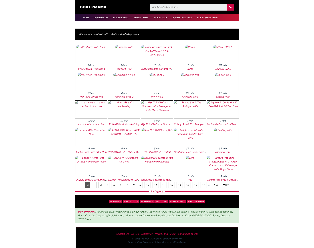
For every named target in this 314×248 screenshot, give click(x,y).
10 (147, 185)
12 (163, 185)
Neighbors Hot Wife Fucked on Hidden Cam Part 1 (202, 152)
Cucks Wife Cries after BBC (91, 152)
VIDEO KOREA (161, 201)
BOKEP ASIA (160, 17)
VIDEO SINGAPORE (196, 201)
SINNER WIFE (223, 69)
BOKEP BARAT (120, 17)
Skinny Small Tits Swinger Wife (192, 124)
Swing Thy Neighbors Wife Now (126, 180)
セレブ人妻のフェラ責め (157, 152)
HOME (85, 17)
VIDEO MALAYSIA (131, 201)
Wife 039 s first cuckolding (124, 124)
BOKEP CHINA (141, 17)
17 (203, 185)
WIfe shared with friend (91, 69)
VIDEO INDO (115, 201)
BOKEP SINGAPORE (207, 17)
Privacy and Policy (165, 234)
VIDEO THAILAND (177, 201)
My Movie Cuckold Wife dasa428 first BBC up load (235, 124)
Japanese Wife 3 (124, 96)
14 (179, 185)
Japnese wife (124, 69)
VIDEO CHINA (147, 201)
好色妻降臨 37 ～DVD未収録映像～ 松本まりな (135, 152)
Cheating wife (190, 96)
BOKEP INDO (101, 17)
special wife (222, 96)
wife (189, 180)
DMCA (135, 234)
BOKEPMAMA (86, 211)
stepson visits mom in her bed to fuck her (98, 124)
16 (195, 185)
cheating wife (222, 152)
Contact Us (122, 234)
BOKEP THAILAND (181, 17)
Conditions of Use (188, 234)
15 (187, 185)
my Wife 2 (157, 96)
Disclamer (146, 234)
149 (215, 185)
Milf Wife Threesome (91, 96)
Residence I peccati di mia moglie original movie (167, 180)
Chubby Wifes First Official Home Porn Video (101, 180)
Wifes (189, 69)
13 (171, 185)
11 (155, 185)
